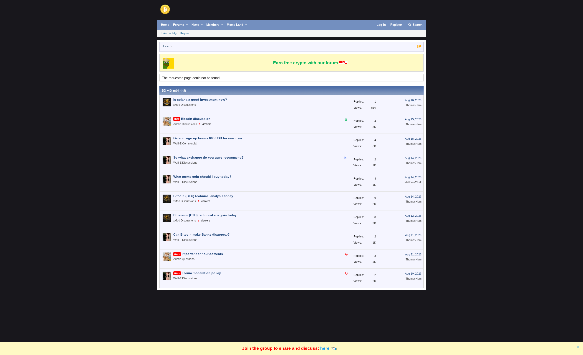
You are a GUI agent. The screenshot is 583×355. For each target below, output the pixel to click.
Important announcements (202, 254)
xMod (176, 104)
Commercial (189, 143)
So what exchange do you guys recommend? (208, 157)
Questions (188, 259)
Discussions (188, 104)
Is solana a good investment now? (200, 99)
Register (185, 33)
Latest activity (169, 33)
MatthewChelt (413, 182)
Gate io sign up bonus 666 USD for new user (207, 138)
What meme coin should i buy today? (202, 176)
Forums (178, 24)
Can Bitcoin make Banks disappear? (201, 234)
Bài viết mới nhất (174, 90)
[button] (187, 25)
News (195, 24)
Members (212, 24)
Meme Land (235, 24)
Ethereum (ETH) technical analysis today (205, 215)
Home (165, 24)
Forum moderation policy (201, 273)
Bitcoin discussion (195, 119)
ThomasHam (414, 105)
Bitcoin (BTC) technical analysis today (203, 196)
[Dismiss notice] (577, 347)
